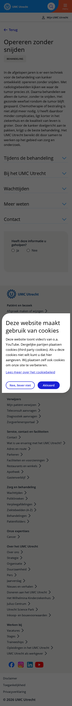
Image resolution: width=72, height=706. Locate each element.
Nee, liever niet (20, 385)
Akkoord (49, 385)
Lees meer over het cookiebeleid (30, 372)
